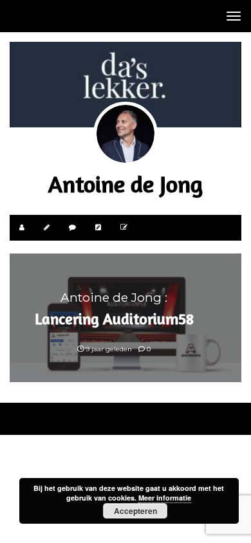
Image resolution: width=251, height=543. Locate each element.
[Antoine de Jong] (125, 134)
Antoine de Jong (125, 184)
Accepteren (135, 511)
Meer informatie (164, 497)
